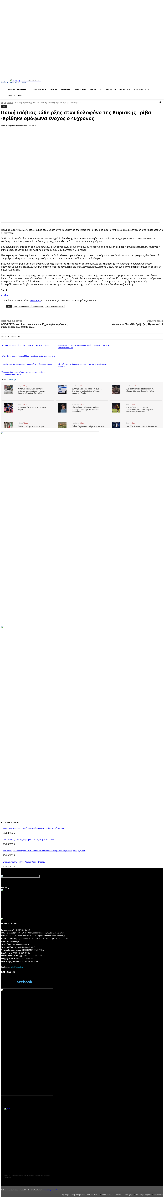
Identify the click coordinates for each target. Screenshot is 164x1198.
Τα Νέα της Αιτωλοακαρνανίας (15, 125)
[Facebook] (7, 982)
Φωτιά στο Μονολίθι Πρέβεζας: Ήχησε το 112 (137, 324)
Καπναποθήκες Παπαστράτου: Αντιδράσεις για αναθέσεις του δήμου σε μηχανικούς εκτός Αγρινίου (44, 850)
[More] (58, 313)
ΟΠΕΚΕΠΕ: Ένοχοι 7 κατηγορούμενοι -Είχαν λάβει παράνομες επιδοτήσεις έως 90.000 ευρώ (34, 325)
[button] (160, 102)
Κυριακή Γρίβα (38, 306)
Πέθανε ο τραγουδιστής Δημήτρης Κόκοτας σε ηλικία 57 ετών (25, 345)
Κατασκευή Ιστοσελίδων (51, 1190)
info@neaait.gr (17, 967)
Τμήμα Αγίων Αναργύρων (55, 306)
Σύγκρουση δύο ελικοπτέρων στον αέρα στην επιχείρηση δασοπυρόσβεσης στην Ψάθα (23, 373)
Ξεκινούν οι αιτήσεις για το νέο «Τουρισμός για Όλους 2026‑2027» (26, 364)
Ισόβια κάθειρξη (24, 306)
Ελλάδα (10, 103)
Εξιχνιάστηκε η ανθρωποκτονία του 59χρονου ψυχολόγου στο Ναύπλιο (82, 365)
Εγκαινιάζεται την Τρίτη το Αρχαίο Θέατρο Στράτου (24, 862)
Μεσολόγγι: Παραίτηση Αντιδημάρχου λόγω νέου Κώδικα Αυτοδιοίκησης (33, 828)
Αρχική (3, 103)
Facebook (23, 982)
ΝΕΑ (5, 295)
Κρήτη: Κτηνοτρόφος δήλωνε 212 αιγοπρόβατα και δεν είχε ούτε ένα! (28, 356)
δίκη (15, 306)
